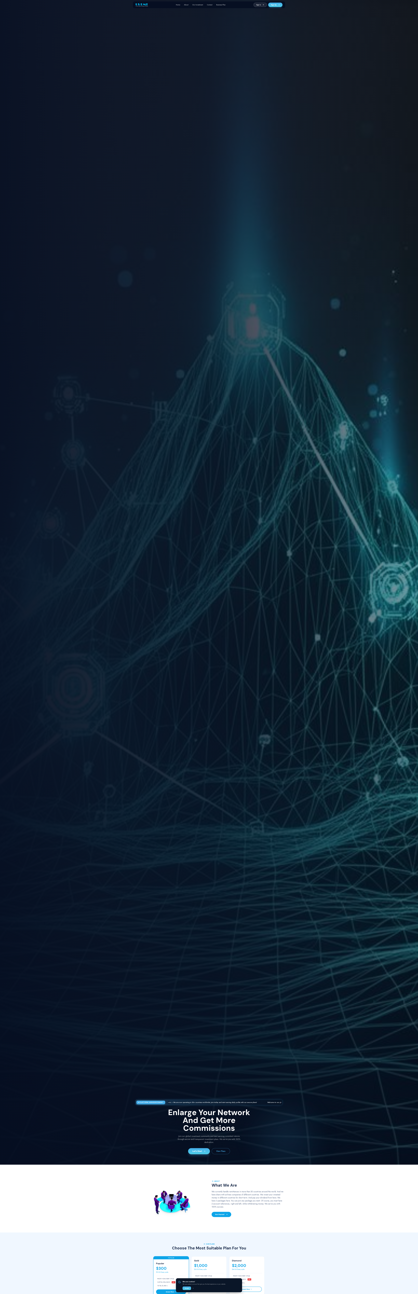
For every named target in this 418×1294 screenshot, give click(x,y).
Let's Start (197, 1151)
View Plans (220, 1151)
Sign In (258, 5)
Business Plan (221, 5)
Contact (209, 5)
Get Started (219, 1214)
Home (178, 5)
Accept (187, 1288)
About (186, 5)
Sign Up (274, 5)
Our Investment (197, 5)
